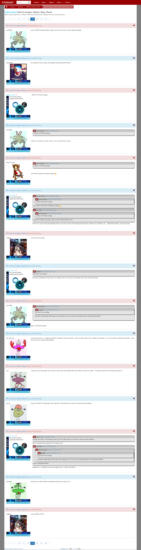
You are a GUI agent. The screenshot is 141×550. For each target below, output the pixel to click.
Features (36, 2)
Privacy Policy (8, 549)
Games (59, 2)
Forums (12, 7)
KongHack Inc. (64, 549)
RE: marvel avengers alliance (16, 25)
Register (51, 2)
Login (43, 2)
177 (24, 19)
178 (28, 19)
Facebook (20, 7)
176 (19, 19)
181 (41, 19)
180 (37, 19)
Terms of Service (18, 549)
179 (33, 19)
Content (67, 2)
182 (46, 19)
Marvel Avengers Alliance (33, 7)
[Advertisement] (89, 7)
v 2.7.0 (74, 549)
